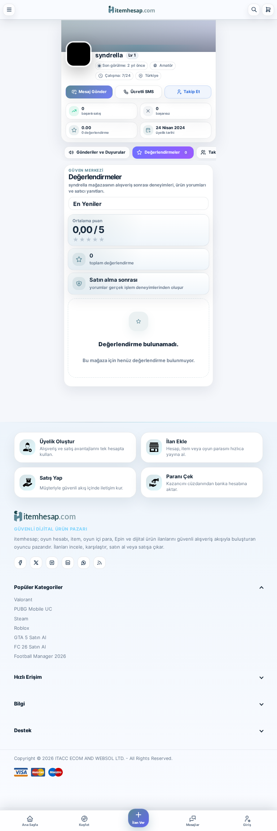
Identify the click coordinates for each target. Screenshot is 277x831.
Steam (21, 618)
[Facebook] (20, 563)
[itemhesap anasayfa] (132, 9)
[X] (36, 563)
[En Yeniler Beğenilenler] (138, 203)
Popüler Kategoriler (38, 587)
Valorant (23, 599)
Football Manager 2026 (40, 656)
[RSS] (99, 563)
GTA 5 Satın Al (30, 637)
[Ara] (254, 10)
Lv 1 (132, 55)
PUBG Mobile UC (33, 609)
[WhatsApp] (84, 563)
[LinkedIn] (68, 563)
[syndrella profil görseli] (79, 54)
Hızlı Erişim (28, 677)
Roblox (21, 628)
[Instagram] (52, 563)
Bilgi (19, 703)
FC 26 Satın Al (30, 647)
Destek (22, 730)
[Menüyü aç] (9, 10)
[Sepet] (268, 10)
